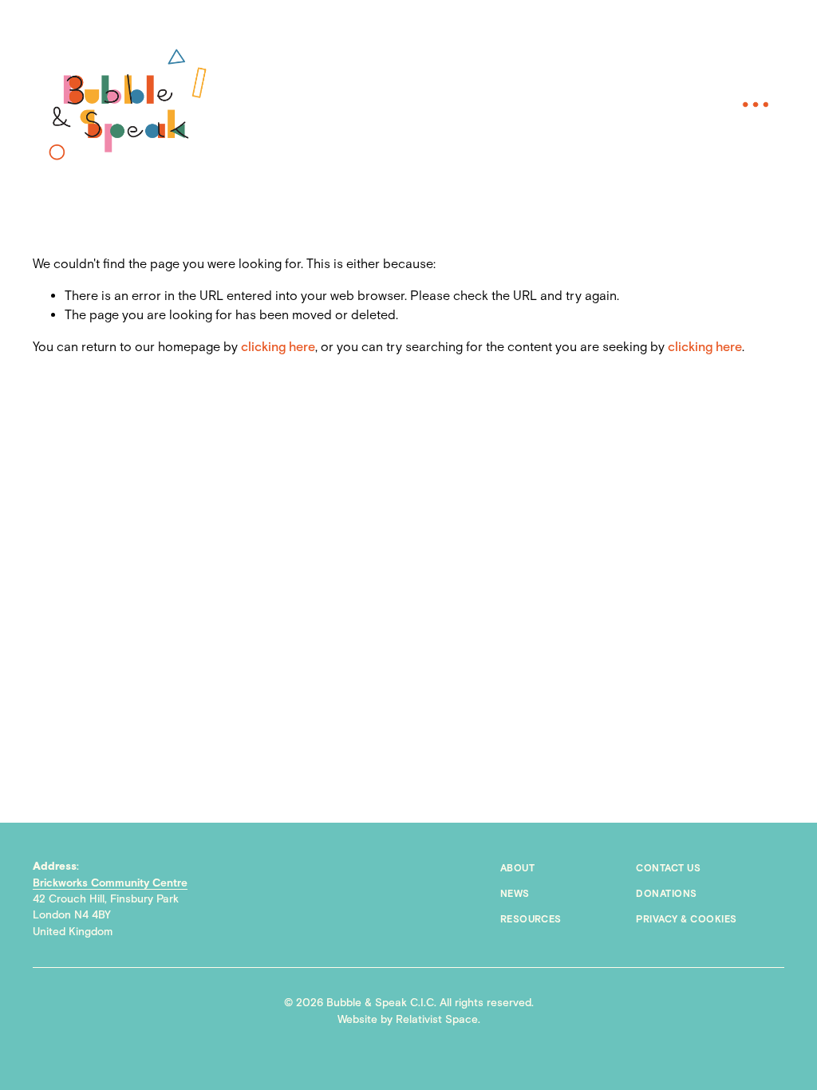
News (515, 894)
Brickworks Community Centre (110, 883)
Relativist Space (437, 1020)
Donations (666, 894)
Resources (531, 920)
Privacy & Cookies (686, 920)
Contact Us (668, 869)
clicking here (278, 347)
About (517, 869)
